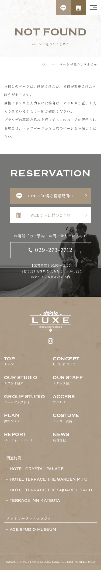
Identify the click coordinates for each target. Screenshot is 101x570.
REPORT (18, 437)
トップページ (34, 128)
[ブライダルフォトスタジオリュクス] (16, 12)
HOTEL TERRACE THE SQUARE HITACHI (51, 490)
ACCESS (64, 399)
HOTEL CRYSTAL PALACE (37, 469)
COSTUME (66, 418)
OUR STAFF (68, 380)
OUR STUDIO (20, 380)
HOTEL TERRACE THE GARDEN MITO (49, 479)
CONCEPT (66, 361)
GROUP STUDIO (24, 399)
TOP (43, 64)
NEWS (61, 437)
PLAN (12, 418)
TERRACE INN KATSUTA (35, 501)
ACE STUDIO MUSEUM (33, 530)
